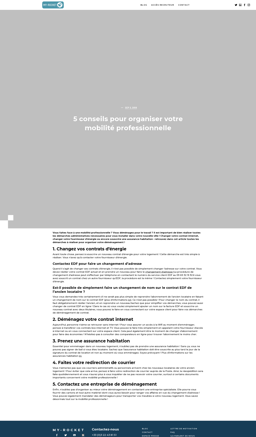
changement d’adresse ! (159, 272)
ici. (80, 356)
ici (129, 300)
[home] (56, 5)
